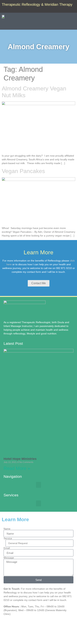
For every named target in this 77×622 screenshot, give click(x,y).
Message (9, 557)
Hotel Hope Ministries (20, 459)
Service (8, 538)
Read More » (17, 468)
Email (7, 548)
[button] (72, 25)
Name (7, 528)
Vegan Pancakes (23, 171)
